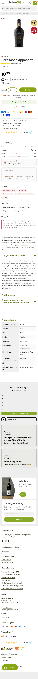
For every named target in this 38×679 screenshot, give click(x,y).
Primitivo (15, 79)
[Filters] (3, 419)
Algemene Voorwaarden (9, 654)
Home (3, 13)
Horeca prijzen (6, 559)
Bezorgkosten (6, 580)
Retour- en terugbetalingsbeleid (12, 586)
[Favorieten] (30, 3)
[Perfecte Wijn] (16, 3)
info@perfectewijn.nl (10, 610)
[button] (5, 63)
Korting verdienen (7, 562)
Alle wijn (10, 13)
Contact (4, 613)
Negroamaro (23, 79)
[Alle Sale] (19, 488)
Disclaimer (4, 660)
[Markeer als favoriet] (34, 18)
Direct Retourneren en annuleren (12, 588)
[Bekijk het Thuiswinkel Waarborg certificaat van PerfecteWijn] (7, 648)
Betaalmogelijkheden (8, 577)
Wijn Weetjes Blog (7, 557)
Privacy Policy (6, 657)
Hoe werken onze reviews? (10, 575)
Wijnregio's (5, 554)
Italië (5, 56)
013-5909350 (7, 607)
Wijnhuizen (5, 551)
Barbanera (8, 83)
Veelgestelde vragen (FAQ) (10, 572)
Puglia (9, 56)
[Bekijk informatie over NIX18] (19, 648)
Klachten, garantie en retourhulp (12, 583)
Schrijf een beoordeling (19, 413)
